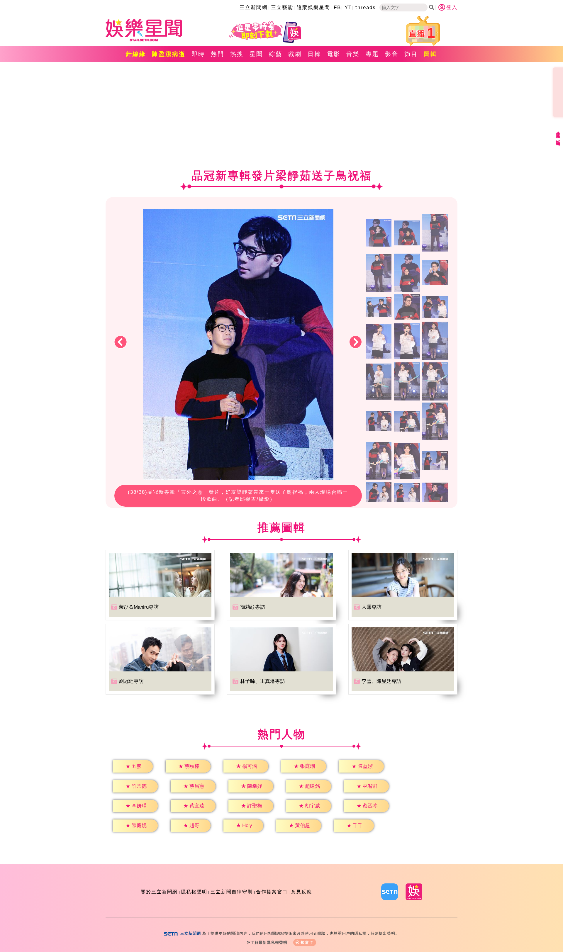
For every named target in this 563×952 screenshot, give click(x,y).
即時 (198, 54)
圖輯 (430, 54)
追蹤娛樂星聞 (313, 7)
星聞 (256, 54)
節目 (411, 54)
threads (365, 7)
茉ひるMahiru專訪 (139, 607)
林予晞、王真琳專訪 (262, 681)
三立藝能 (282, 7)
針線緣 (136, 54)
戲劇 (295, 54)
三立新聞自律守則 (232, 891)
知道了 (307, 942)
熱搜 (237, 54)
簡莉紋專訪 (252, 607)
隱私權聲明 (194, 891)
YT (348, 7)
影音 (391, 54)
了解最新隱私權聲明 (268, 942)
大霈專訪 (371, 607)
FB (337, 7)
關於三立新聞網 (159, 891)
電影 (333, 54)
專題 (372, 54)
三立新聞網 (253, 7)
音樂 (353, 54)
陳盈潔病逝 (169, 54)
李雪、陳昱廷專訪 (381, 681)
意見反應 (301, 891)
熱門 (217, 54)
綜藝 (275, 54)
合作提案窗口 (272, 891)
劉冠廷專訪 (131, 681)
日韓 (314, 54)
